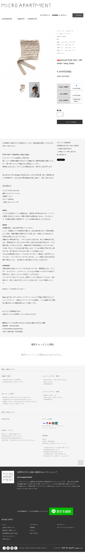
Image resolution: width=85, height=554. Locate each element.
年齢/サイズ (60, 44)
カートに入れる (71, 122)
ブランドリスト (61, 31)
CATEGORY (7, 19)
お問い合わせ (6, 539)
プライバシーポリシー (8, 536)
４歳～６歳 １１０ (70, 50)
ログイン (64, 15)
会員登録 (55, 15)
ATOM (35, 533)
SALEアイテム (60, 53)
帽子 (58, 39)
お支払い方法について (8, 527)
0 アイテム (79, 15)
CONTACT (32, 19)
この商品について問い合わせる (66, 151)
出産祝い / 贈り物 (61, 36)
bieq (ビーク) (70, 31)
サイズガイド (60, 524)
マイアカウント (45, 15)
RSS (31, 533)
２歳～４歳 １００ (70, 47)
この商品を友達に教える (64, 148)
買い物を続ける (61, 154)
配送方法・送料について (9, 530)
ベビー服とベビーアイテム (64, 33)
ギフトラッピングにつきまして (66, 527)
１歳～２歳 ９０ (69, 44)
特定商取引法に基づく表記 (10, 533)
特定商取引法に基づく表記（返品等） (68, 145)
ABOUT (21, 19)
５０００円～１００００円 (68, 42)
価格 (58, 42)
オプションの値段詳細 (63, 142)
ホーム (4, 524)
